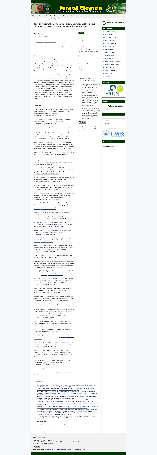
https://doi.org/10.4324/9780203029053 (56, 154)
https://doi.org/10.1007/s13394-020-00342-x (54, 226)
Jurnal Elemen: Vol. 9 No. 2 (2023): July (69, 390)
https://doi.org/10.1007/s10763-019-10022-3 (59, 138)
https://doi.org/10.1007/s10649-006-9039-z (45, 364)
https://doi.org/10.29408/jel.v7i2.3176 (46, 42)
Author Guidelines (109, 67)
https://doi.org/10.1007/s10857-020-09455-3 (57, 300)
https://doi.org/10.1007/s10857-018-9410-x (52, 267)
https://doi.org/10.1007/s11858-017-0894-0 (45, 251)
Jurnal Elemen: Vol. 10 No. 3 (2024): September (67, 417)
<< (34, 421)
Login (124, 0)
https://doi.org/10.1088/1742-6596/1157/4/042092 (46, 174)
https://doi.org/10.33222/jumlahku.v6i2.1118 (51, 181)
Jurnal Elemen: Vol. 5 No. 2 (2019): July (64, 398)
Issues (58, 15)
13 (47, 421)
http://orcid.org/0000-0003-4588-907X (41, 36)
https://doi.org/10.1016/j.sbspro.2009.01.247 (45, 115)
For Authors (106, 120)
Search (123, 15)
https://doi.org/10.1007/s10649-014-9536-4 (45, 346)
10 (42, 421)
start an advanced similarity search (50, 424)
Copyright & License (110, 52)
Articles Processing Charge (111, 64)
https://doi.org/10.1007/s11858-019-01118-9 (45, 317)
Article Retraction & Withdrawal (113, 61)
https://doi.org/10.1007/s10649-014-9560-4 (45, 123)
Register (119, 0)
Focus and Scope (109, 31)
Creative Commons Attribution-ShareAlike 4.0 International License (90, 91)
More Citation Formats (85, 56)
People (49, 15)
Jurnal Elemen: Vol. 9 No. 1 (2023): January (76, 408)
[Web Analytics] (106, 146)
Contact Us (107, 76)
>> (50, 421)
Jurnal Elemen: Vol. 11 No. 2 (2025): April (60, 414)
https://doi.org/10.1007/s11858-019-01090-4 (59, 148)
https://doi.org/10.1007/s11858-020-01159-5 (45, 234)
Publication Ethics (109, 49)
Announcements (68, 15)
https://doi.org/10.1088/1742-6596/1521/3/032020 (46, 199)
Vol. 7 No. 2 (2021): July (50, 18)
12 (46, 421)
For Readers (106, 117)
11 (44, 421)
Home (34, 15)
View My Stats (113, 146)
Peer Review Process (110, 40)
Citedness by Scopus (110, 58)
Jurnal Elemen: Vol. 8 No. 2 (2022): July (47, 404)
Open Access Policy (110, 46)
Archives (40, 18)
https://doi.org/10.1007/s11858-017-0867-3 (51, 292)
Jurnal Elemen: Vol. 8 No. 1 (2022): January (70, 386)
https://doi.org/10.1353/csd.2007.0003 (43, 242)
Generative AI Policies (110, 43)
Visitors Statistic (109, 73)
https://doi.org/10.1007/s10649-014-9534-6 (52, 275)
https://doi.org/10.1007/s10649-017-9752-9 (62, 218)
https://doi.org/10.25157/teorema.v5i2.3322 (47, 189)
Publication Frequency (110, 37)
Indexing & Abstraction (110, 70)
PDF (82, 32)
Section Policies (109, 34)
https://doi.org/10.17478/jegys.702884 (43, 164)
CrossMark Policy (109, 55)
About (41, 15)
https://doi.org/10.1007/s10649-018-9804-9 (45, 284)
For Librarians (106, 123)
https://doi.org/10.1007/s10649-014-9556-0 (45, 209)
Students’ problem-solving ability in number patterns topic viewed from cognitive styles (74, 403)
